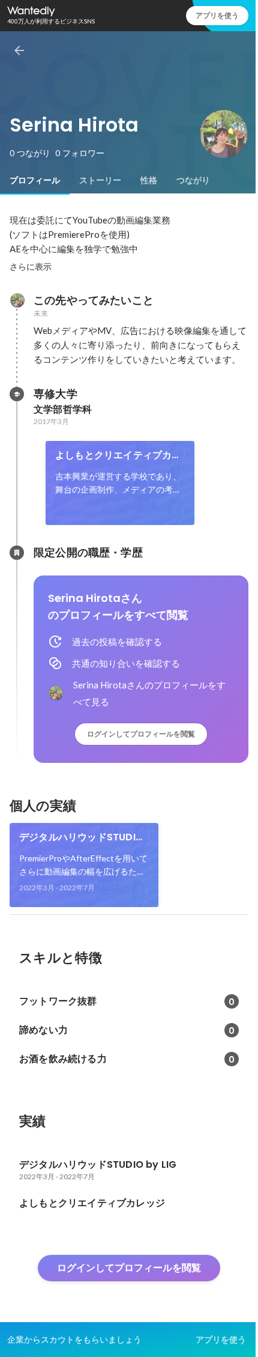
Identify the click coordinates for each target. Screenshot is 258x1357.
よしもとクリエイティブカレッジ (118, 455)
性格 (148, 180)
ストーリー (100, 180)
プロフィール (35, 180)
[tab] (35, 180)
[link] (120, 483)
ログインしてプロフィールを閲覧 (141, 734)
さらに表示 (31, 267)
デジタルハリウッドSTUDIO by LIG (81, 837)
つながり (193, 180)
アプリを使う (217, 15)
